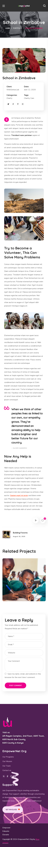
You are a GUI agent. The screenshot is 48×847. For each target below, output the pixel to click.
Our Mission (7, 761)
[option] (24, 581)
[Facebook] (13, 104)
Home (7, 28)
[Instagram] (22, 104)
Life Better (15, 592)
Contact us (6, 770)
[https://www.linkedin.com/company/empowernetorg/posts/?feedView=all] (15, 776)
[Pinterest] (18, 104)
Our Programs (8, 757)
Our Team (6, 766)
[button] (44, 6)
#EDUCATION (14, 596)
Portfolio (17, 28)
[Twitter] (8, 104)
